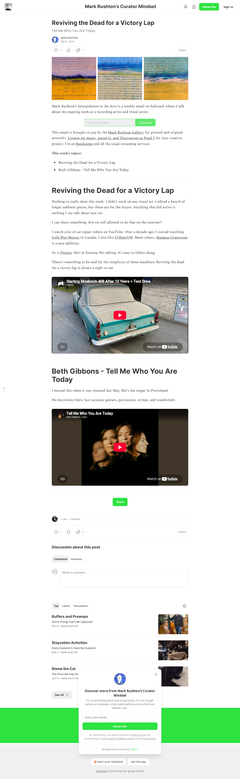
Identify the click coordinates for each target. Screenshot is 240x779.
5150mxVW (124, 237)
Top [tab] (56, 606)
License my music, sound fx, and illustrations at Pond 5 (111, 138)
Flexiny (66, 252)
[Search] (185, 6)
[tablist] (68, 559)
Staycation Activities (69, 643)
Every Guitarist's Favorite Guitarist (74, 648)
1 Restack (74, 519)
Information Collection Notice (118, 738)
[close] (156, 674)
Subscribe (209, 7)
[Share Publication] (194, 6)
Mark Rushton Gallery (125, 132)
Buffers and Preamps (70, 616)
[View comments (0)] (68, 50)
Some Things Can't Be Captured (72, 622)
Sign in (228, 7)
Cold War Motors (66, 237)
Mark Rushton (69, 38)
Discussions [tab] (81, 606)
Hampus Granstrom (172, 237)
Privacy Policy (148, 738)
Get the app (138, 761)
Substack (101, 771)
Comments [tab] (60, 559)
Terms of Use (138, 734)
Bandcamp (84, 144)
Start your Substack (110, 761)
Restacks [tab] (76, 559)
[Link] (47, 190)
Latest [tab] (66, 606)
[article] (120, 624)
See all (59, 695)
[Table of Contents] (4, 389)
